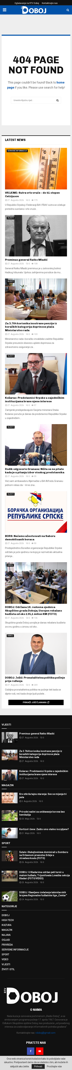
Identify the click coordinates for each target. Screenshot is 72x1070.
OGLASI (6, 940)
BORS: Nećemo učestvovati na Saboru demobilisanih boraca (30, 537)
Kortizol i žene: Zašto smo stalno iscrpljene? (44, 829)
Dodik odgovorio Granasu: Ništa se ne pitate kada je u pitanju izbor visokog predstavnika (34, 470)
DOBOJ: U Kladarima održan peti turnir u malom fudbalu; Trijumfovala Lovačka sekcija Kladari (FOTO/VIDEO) (44, 875)
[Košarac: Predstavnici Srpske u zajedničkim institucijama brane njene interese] (36, 374)
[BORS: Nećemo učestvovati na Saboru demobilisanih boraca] (36, 512)
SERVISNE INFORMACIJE (17, 151)
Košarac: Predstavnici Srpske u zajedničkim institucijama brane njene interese (34, 399)
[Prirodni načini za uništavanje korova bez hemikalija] (10, 815)
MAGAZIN (7, 930)
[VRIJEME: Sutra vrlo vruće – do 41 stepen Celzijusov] (36, 168)
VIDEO (5, 959)
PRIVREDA (7, 944)
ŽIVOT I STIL (8, 969)
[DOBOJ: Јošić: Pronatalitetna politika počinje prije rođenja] (36, 653)
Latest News (15, 140)
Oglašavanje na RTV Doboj (27, 3)
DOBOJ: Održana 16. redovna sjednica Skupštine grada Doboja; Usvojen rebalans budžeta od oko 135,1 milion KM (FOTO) (33, 610)
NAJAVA (6, 935)
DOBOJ (10, 565)
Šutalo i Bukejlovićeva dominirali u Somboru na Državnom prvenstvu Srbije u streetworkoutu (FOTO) (43, 855)
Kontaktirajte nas (50, 3)
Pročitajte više (54, 1066)
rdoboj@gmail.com (45, 1032)
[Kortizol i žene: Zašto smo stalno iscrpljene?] (10, 833)
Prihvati (38, 1066)
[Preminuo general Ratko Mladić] (36, 236)
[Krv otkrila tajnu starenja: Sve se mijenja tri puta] (10, 798)
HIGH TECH (8, 920)
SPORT (5, 954)
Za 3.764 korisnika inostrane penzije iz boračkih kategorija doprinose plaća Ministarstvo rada (31, 327)
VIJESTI (11, 218)
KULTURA (6, 925)
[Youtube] (39, 1051)
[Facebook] (30, 1051)
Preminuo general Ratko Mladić (26, 259)
